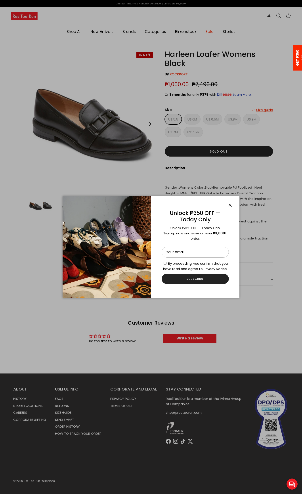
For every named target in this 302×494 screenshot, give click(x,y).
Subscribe (195, 279)
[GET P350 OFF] (292, 57)
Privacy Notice (215, 268)
